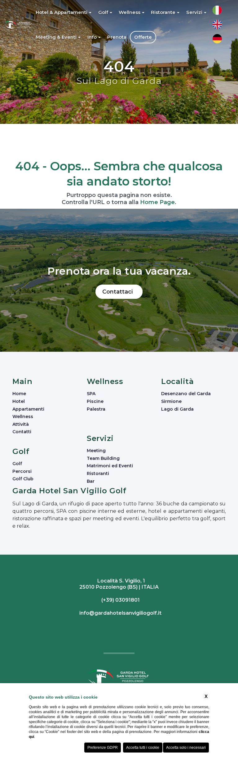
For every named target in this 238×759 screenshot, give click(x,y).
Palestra (96, 409)
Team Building (103, 458)
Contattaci (119, 291)
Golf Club (22, 479)
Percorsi (22, 471)
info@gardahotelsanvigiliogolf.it (119, 613)
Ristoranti (98, 473)
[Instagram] (118, 627)
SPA (91, 393)
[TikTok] (121, 627)
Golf (17, 463)
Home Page (157, 202)
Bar (91, 481)
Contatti (21, 431)
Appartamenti (28, 409)
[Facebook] (116, 627)
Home (19, 393)
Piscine (95, 401)
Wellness (22, 416)
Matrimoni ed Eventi (110, 466)
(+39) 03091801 (120, 600)
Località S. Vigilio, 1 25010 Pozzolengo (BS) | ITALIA (119, 584)
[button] (64, 12)
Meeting (96, 450)
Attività (20, 424)
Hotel (18, 401)
